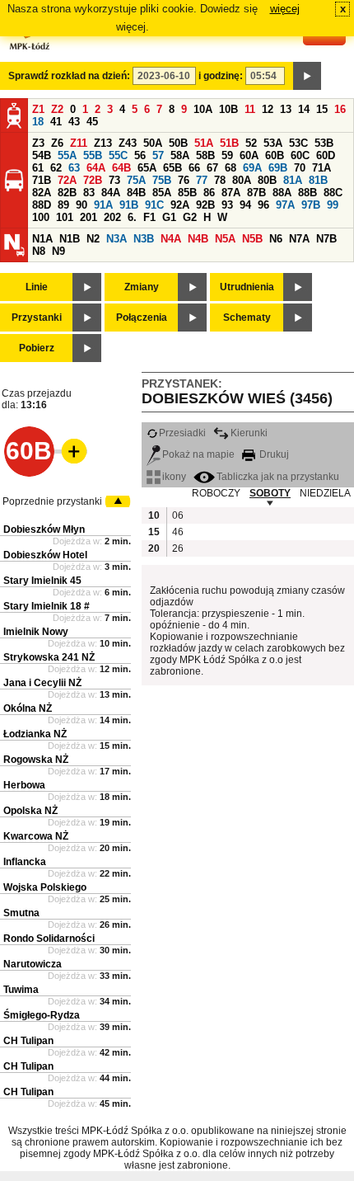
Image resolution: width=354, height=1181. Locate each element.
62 (56, 168)
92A (179, 205)
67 (212, 168)
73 (114, 180)
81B (318, 180)
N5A (225, 239)
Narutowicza (32, 964)
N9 (58, 251)
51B (229, 143)
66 (194, 168)
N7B (326, 239)
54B (41, 155)
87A (230, 192)
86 (209, 192)
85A (161, 192)
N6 (275, 239)
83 (89, 192)
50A (152, 143)
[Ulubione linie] (69, 451)
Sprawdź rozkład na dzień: (69, 76)
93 (227, 205)
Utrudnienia (247, 287)
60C (300, 155)
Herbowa (24, 785)
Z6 (57, 143)
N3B (143, 239)
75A (136, 180)
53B (323, 143)
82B (67, 192)
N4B (198, 239)
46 (178, 532)
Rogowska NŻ (35, 759)
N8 (38, 251)
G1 (169, 217)
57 (158, 155)
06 (178, 515)
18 (38, 121)
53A (272, 143)
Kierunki (249, 433)
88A (281, 192)
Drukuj (273, 454)
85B (187, 192)
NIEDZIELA (325, 493)
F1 (149, 217)
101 (64, 217)
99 (332, 205)
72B (92, 180)
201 (88, 217)
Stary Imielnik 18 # (46, 606)
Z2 (57, 109)
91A (103, 205)
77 (201, 180)
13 (285, 109)
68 (230, 168)
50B (178, 143)
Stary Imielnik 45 (42, 580)
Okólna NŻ (27, 708)
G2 (190, 217)
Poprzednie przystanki (52, 501)
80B (267, 180)
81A (292, 180)
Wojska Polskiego (44, 887)
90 (81, 205)
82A (41, 192)
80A (241, 180)
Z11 (78, 143)
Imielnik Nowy (35, 632)
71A (321, 168)
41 (56, 121)
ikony (174, 476)
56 (140, 155)
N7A (299, 239)
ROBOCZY (216, 493)
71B (41, 180)
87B (256, 192)
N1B (69, 239)
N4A (171, 239)
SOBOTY (270, 493)
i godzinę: (220, 76)
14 (304, 109)
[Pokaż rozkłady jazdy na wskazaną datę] (307, 76)
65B (172, 168)
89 (63, 205)
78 (220, 180)
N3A (116, 239)
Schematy (247, 317)
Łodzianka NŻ (35, 734)
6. (132, 217)
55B (92, 155)
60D (325, 155)
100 (40, 217)
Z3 (38, 143)
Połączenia (141, 317)
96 (263, 205)
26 (178, 548)
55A (67, 155)
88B (307, 192)
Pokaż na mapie (198, 454)
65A (146, 168)
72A (67, 180)
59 (227, 155)
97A (285, 205)
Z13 (103, 143)
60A (249, 155)
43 (74, 121)
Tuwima (21, 989)
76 (183, 180)
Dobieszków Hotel (45, 555)
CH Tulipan (28, 1041)
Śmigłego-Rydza (41, 1015)
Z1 (38, 109)
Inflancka (24, 862)
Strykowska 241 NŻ (49, 657)
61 (38, 168)
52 (251, 143)
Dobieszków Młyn (44, 529)
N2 (93, 239)
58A (179, 155)
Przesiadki (182, 433)
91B (128, 205)
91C (154, 205)
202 (112, 217)
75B (161, 180)
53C (298, 143)
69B (277, 168)
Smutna (21, 913)
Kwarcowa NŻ (35, 836)
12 (267, 109)
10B (228, 109)
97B (310, 205)
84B (136, 192)
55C (118, 155)
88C (333, 192)
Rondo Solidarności (49, 938)
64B (121, 168)
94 (245, 205)
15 (322, 109)
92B (205, 205)
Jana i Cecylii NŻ (42, 683)
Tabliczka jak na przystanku (278, 476)
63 (74, 168)
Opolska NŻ (30, 810)
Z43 (128, 143)
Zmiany (141, 287)
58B (205, 155)
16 (340, 109)
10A (202, 109)
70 (299, 168)
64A (95, 168)
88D (41, 205)
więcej (285, 8)
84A (110, 192)
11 (250, 109)
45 (92, 121)
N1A (42, 239)
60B (274, 155)
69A (252, 168)
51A (203, 143)
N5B (252, 239)
